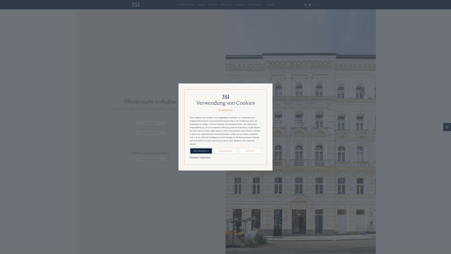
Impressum (194, 158)
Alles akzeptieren (201, 150)
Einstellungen (225, 150)
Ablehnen (250, 150)
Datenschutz (205, 158)
